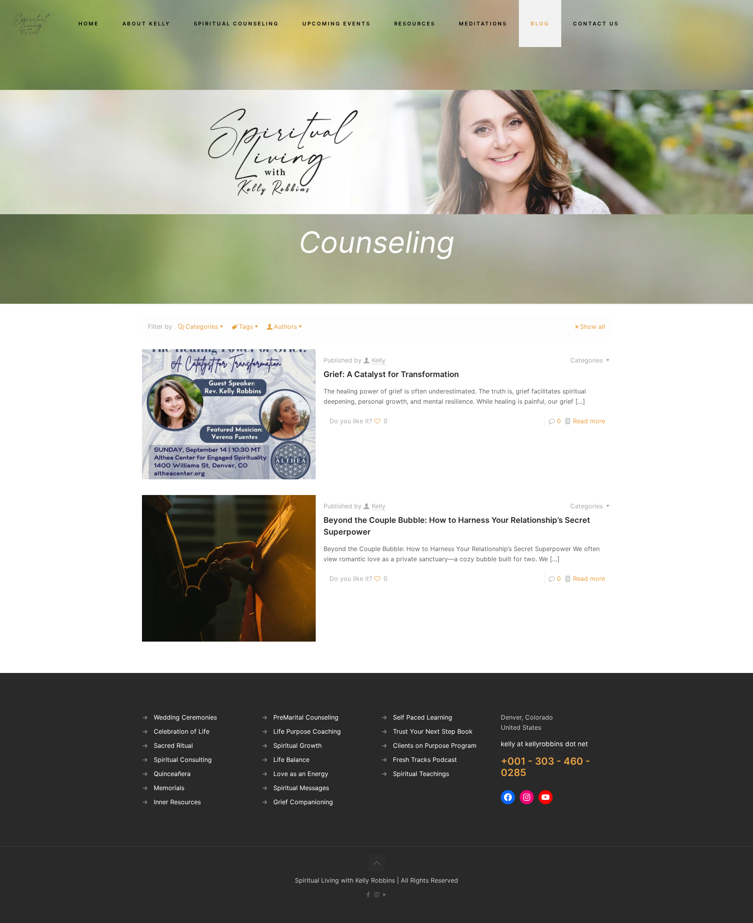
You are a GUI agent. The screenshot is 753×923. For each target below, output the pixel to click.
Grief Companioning (303, 802)
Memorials (169, 788)
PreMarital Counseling (305, 717)
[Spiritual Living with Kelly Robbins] (31, 23)
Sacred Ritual (173, 745)
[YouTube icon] (385, 894)
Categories (202, 326)
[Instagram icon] (377, 894)
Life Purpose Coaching (307, 731)
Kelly (379, 360)
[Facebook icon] (368, 894)
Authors (285, 326)
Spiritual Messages (301, 788)
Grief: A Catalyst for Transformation (391, 374)
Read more (589, 421)
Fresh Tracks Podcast (425, 759)
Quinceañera (172, 774)
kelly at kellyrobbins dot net (544, 744)
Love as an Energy (300, 774)
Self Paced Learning (422, 717)
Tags (246, 326)
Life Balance (291, 759)
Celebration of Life (181, 731)
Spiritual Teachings (421, 774)
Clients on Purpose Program (435, 745)
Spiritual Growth (297, 745)
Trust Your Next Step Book (433, 731)
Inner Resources (177, 802)
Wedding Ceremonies (185, 717)
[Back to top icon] (376, 863)
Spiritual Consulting (183, 759)
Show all (592, 326)
